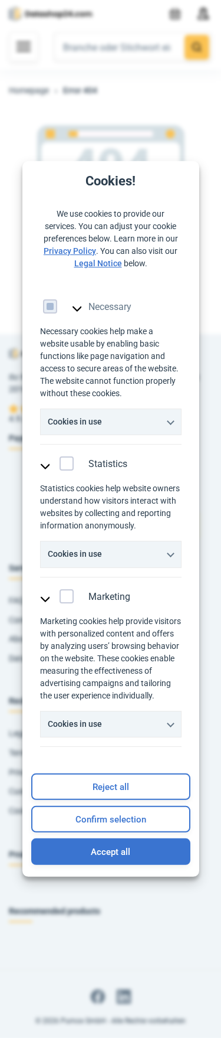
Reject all (111, 787)
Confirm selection (110, 819)
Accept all (110, 852)
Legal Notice (98, 262)
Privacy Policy (70, 250)
